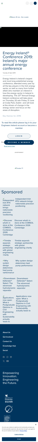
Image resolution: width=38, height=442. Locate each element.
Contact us (7, 341)
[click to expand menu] (35, 3)
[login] (27, 3)
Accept (19, 439)
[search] (31, 3)
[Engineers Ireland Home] (2, 3)
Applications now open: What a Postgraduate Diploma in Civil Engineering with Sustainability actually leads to (23, 303)
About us (6, 332)
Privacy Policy (23, 431)
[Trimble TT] (19, 168)
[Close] (36, 425)
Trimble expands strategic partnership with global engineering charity (24, 244)
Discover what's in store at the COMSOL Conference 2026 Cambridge (24, 224)
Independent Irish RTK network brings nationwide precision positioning (24, 202)
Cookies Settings (19, 434)
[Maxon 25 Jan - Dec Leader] (19, 17)
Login (19, 136)
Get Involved (8, 337)
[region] (19, 432)
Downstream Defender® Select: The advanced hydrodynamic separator (25, 283)
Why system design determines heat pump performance (24, 263)
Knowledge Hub (9, 346)
